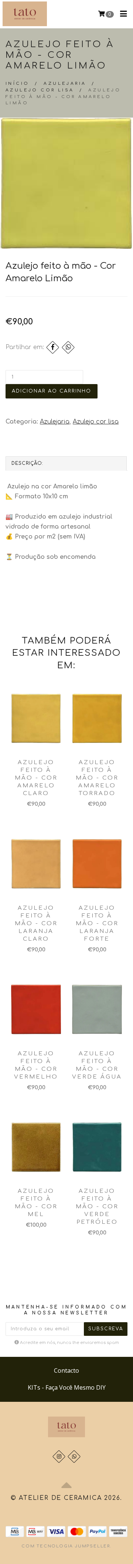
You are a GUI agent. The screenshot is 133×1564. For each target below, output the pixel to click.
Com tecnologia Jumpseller (65, 1546)
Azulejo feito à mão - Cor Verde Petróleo (97, 1206)
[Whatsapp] (74, 1456)
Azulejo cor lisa (40, 90)
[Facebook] (52, 347)
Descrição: (27, 463)
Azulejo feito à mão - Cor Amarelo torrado (97, 778)
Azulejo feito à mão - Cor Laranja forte (97, 923)
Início (17, 83)
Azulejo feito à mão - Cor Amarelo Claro (36, 778)
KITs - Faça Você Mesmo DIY (67, 1387)
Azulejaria (65, 83)
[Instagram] (59, 1456)
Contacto (66, 1370)
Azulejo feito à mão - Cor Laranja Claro (36, 923)
